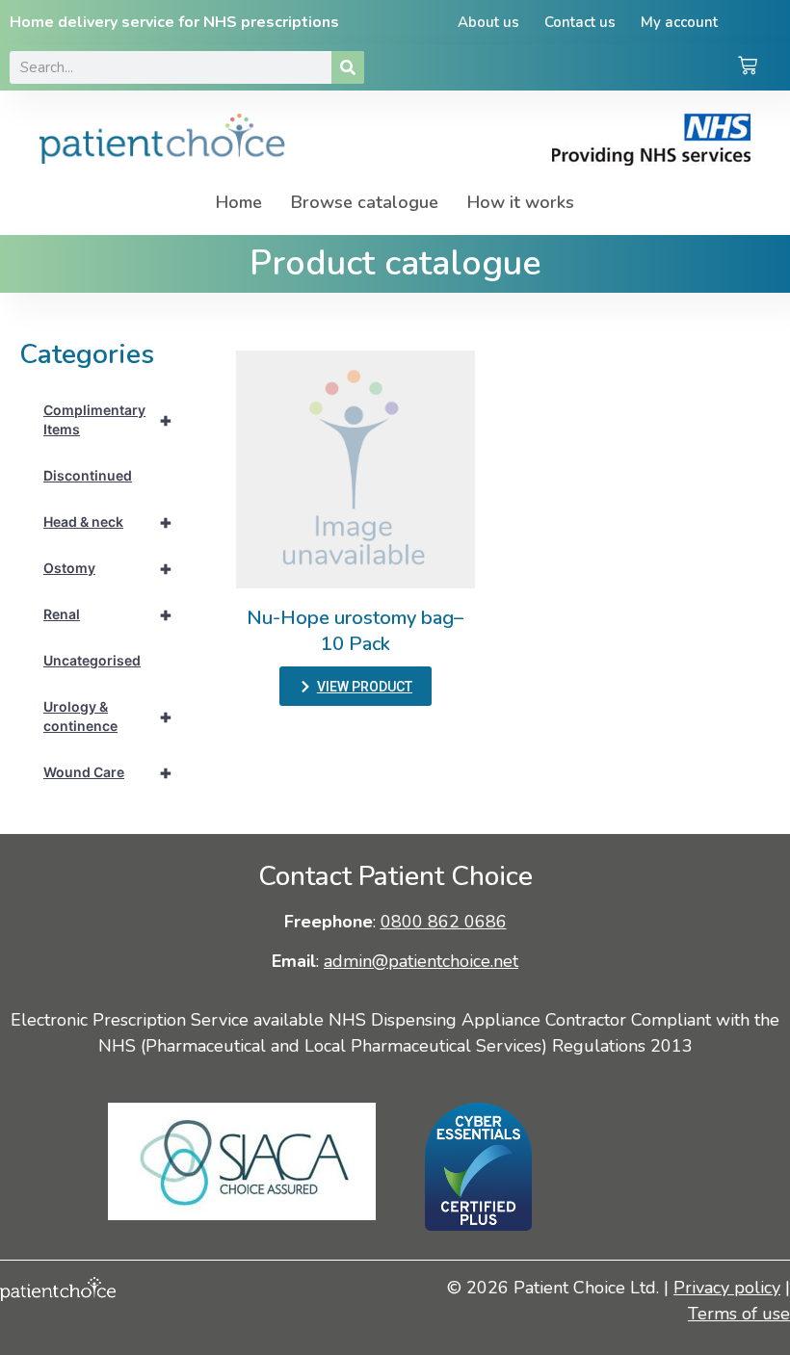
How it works (520, 202)
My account (679, 22)
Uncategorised (92, 660)
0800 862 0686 (444, 921)
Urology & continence (107, 716)
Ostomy (107, 568)
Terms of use (739, 1313)
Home (239, 202)
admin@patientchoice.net (421, 961)
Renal (107, 614)
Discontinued (87, 475)
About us (488, 22)
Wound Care (107, 772)
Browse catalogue (364, 202)
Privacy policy (726, 1287)
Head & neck (107, 522)
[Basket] (747, 67)
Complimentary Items (107, 419)
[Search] (347, 67)
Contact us (580, 22)
